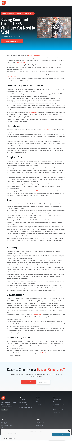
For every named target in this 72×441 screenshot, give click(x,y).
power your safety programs (38, 117)
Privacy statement (11, 438)
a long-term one (20, 62)
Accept (61, 434)
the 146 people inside (34, 55)
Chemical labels (37, 314)
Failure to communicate (42, 191)
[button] (69, 431)
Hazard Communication (7, 13)
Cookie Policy (4, 438)
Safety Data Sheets (28, 13)
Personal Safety (20, 13)
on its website (33, 112)
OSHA (14, 13)
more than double (49, 130)
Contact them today (45, 353)
